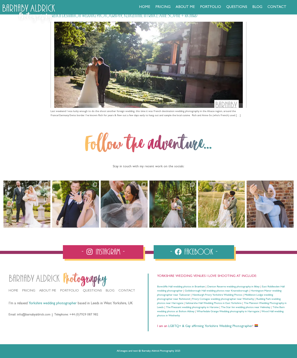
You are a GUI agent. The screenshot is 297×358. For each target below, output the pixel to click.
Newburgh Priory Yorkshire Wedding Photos (217, 295)
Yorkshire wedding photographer (53, 303)
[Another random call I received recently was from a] (270, 204)
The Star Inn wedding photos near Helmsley (245, 307)
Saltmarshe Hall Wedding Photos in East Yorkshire (213, 303)
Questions (236, 7)
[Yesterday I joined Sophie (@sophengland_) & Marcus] (75, 204)
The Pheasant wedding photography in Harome (192, 307)
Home (144, 7)
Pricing (162, 7)
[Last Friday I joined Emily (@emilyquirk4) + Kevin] (221, 204)
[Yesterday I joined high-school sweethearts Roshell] (172, 204)
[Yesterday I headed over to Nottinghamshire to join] (124, 204)
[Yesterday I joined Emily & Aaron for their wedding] (26, 204)
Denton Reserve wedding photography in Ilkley (233, 286)
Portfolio (210, 7)
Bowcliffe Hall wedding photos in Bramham (181, 286)
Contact (276, 7)
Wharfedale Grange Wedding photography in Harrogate (228, 311)
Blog (257, 7)
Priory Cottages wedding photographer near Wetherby (223, 299)
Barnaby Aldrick (34, 278)
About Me (185, 7)
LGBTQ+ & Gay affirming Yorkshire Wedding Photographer (209, 326)
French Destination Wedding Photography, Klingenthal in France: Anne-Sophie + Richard (124, 16)
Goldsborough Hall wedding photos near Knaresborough (216, 291)
